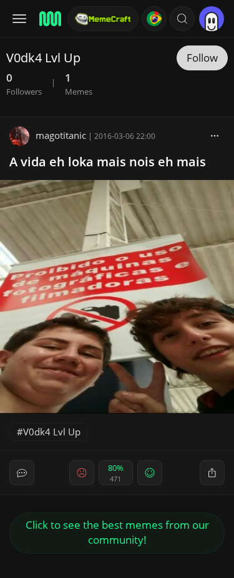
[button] (182, 18)
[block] (215, 135)
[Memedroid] (49, 18)
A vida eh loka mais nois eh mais (107, 161)
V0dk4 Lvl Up (51, 431)
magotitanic (61, 135)
